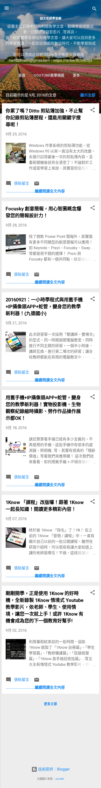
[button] (92, 110)
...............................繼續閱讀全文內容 (35, 191)
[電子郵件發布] (36, 185)
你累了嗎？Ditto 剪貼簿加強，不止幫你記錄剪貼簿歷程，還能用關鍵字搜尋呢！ (44, 117)
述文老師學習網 (50, 18)
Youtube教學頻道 (49, 75)
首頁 (21, 75)
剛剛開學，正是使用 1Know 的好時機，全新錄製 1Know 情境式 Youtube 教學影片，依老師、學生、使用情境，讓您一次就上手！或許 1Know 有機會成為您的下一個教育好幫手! (44, 607)
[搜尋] (94, 9)
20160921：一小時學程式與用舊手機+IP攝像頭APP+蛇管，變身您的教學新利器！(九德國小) (44, 306)
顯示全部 (87, 95)
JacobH (59, 778)
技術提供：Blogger (53, 769)
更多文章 (50, 704)
